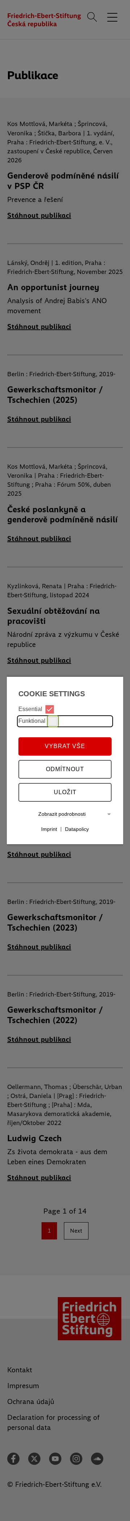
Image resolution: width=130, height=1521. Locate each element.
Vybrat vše (65, 746)
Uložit (65, 792)
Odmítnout (65, 769)
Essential (30, 709)
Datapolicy (77, 829)
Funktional (32, 721)
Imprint (49, 829)
